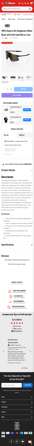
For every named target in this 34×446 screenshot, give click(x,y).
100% (6, 38)
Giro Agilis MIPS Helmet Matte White (16, 107)
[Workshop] (19, 3)
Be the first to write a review (17, 264)
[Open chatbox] (29, 442)
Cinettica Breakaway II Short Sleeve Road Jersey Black (16, 117)
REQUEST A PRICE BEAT (17, 129)
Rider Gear (11, 19)
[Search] (30, 9)
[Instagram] (17, 441)
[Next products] (30, 103)
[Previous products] (26, 103)
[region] (17, 351)
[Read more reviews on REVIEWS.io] (17, 331)
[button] (17, 264)
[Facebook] (11, 441)
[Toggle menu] (3, 3)
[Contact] (22, 3)
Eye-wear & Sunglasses (26, 19)
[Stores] (25, 3)
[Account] (28, 3)
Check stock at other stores (13, 144)
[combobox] (17, 9)
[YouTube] (22, 441)
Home (3, 19)
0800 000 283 (28, 164)
